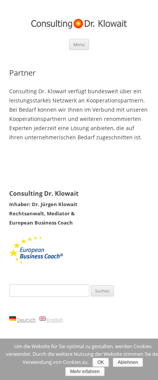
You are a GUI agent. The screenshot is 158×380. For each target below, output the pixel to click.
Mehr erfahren (85, 371)
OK (100, 362)
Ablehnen (128, 362)
